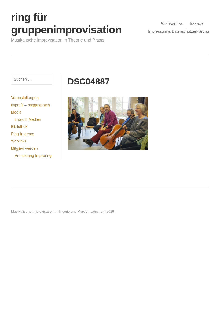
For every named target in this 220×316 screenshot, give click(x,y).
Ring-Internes (22, 133)
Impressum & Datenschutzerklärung (178, 31)
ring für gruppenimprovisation (66, 23)
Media (16, 112)
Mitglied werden (24, 148)
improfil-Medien (28, 119)
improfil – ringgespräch (30, 104)
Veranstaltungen (25, 97)
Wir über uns (172, 24)
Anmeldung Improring (33, 155)
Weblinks (18, 141)
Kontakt (196, 24)
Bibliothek (19, 126)
